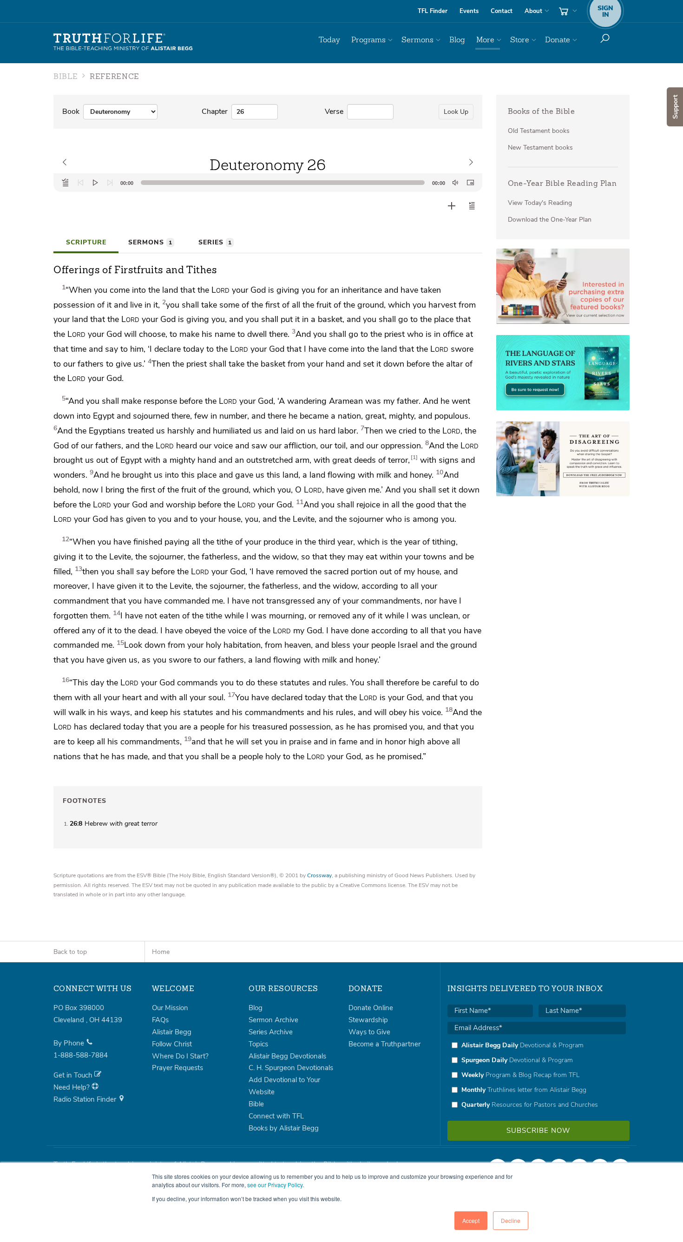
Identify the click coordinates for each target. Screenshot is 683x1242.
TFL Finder (432, 11)
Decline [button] (510, 1220)
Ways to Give (369, 1032)
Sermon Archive (273, 1020)
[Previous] (80, 182)
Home (161, 951)
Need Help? (72, 1087)
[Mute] (455, 182)
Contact (501, 11)
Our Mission (170, 1007)
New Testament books (540, 147)
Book (70, 111)
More (485, 40)
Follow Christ (172, 1044)
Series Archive (271, 1032)
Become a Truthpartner (384, 1044)
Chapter (215, 111)
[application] (267, 182)
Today (329, 40)
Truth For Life (123, 42)
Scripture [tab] (86, 242)
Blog (457, 40)
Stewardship (368, 1020)
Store (519, 40)
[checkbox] (536, 1075)
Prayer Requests (177, 1067)
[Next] (110, 182)
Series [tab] (214, 242)
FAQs (160, 1020)
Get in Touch (73, 1075)
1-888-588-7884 (80, 1055)
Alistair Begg (171, 1032)
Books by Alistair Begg (284, 1128)
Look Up (456, 111)
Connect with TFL (276, 1116)
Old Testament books (539, 130)
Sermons (417, 40)
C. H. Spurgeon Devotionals (291, 1067)
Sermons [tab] (150, 242)
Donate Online (370, 1007)
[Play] (95, 182)
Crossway (319, 875)
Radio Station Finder (85, 1099)
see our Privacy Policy (274, 1185)
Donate (557, 40)
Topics (258, 1044)
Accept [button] (470, 1220)
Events (469, 11)
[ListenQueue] (65, 182)
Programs (368, 40)
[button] (472, 206)
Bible (256, 1104)
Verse (334, 111)
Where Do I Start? (180, 1056)
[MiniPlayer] (470, 182)
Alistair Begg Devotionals (287, 1056)
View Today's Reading (540, 202)
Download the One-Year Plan (549, 219)
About (533, 11)
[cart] (566, 11)
